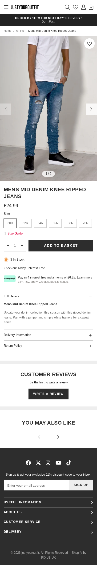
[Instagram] (48, 462)
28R (85, 223)
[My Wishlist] (75, 7)
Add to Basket (61, 245)
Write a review (48, 394)
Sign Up (81, 485)
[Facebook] (28, 462)
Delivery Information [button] (17, 335)
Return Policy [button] (13, 345)
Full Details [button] (11, 296)
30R (10, 223)
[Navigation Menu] (6, 7)
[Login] (83, 7)
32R (25, 223)
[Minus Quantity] (8, 245)
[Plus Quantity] (22, 245)
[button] (89, 43)
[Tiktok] (68, 462)
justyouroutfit (25, 7)
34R (40, 223)
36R (55, 223)
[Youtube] (58, 462)
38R (70, 223)
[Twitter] (38, 462)
